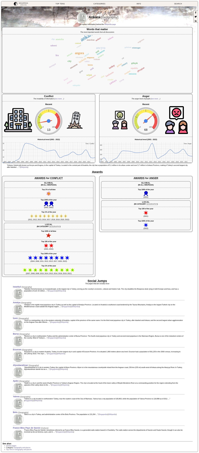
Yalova (16, 396)
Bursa (16, 334)
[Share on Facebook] (196, 13)
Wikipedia (24, 167)
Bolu (15, 412)
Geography (109, 17)
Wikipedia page (110, 24)
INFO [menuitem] (139, 4)
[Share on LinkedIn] (196, 21)
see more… (59, 99)
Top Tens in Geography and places (19, 449)
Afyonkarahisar (20, 365)
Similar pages (11, 446)
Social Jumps (97, 281)
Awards (97, 172)
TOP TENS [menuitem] (60, 4)
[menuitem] (21, 4)
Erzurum (17, 349)
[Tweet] (196, 17)
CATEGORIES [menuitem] (99, 4)
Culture (45, 428)
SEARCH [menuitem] (178, 4)
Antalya (16, 302)
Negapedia (52, 291)
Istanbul (17, 287)
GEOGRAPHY (54, 226)
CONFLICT (56, 178)
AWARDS (40, 178)
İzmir (15, 318)
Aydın (16, 381)
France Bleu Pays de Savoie (26, 428)
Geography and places (22, 447)
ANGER (153, 178)
